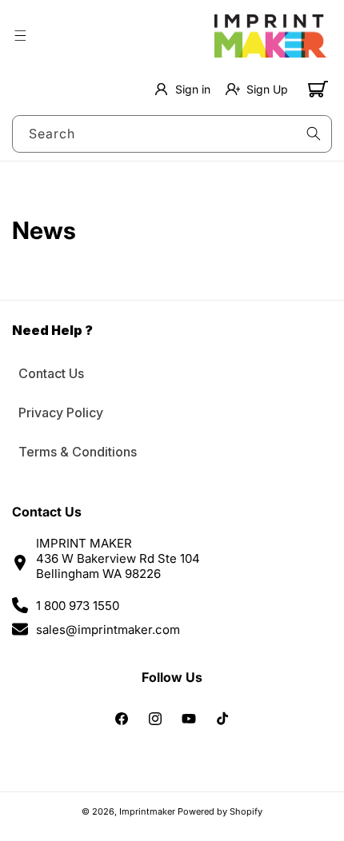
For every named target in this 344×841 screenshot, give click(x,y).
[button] (20, 36)
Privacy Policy (60, 412)
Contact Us (51, 373)
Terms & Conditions (77, 452)
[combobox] (172, 134)
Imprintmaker (147, 811)
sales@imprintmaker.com (108, 629)
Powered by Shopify (220, 811)
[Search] (313, 133)
